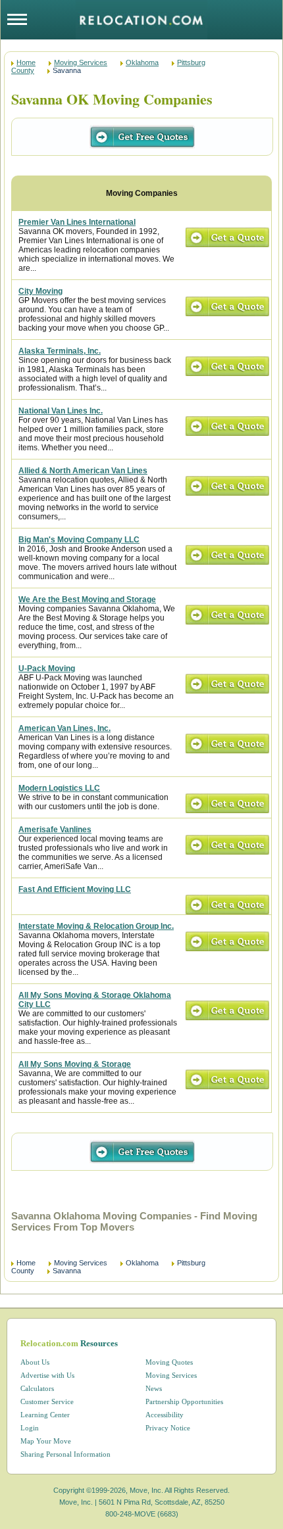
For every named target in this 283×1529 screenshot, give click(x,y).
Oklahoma (142, 62)
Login (29, 1428)
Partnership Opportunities (184, 1401)
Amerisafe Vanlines (54, 829)
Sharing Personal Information (65, 1454)
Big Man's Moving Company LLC (79, 539)
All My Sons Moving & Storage (74, 1064)
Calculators (37, 1388)
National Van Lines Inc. (60, 410)
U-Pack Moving (46, 668)
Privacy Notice (167, 1428)
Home (26, 62)
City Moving (40, 291)
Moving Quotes (169, 1362)
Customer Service (47, 1401)
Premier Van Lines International (77, 222)
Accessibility (164, 1415)
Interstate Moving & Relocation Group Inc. (96, 926)
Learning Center (45, 1415)
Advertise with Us (47, 1375)
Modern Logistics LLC (59, 788)
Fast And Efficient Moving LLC (74, 889)
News (153, 1388)
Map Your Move (45, 1441)
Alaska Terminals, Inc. (59, 351)
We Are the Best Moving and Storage (87, 599)
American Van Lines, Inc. (64, 728)
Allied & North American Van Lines (82, 470)
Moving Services (80, 62)
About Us (34, 1362)
